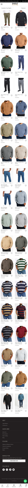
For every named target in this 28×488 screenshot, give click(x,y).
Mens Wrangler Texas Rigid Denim (5, 185)
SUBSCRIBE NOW (14, 460)
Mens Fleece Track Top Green (5, 73)
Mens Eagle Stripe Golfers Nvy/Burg (19, 321)
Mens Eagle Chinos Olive (5, 28)
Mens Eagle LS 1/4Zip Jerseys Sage (5, 388)
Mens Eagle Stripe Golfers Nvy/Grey (4, 298)
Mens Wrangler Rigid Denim (18, 185)
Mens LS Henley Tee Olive (5, 140)
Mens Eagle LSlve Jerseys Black (4, 411)
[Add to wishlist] (11, 28)
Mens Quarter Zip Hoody (18, 118)
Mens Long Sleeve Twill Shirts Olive (19, 253)
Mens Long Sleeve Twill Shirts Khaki (4, 253)
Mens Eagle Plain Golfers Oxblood (18, 343)
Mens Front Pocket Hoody (5, 118)
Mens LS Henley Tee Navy (19, 140)
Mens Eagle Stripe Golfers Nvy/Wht (19, 298)
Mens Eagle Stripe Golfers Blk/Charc (4, 343)
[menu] (1, 4)
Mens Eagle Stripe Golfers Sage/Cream (19, 276)
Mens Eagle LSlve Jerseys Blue (18, 411)
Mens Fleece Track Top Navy (5, 50)
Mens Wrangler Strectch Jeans (4, 208)
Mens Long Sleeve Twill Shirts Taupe (4, 276)
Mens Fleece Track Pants (19, 73)
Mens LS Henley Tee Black (5, 163)
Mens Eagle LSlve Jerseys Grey (18, 366)
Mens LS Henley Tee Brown (19, 163)
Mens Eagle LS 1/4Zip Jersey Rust (19, 388)
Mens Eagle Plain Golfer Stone (4, 366)
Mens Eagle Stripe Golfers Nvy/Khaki (5, 321)
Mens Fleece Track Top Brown (19, 50)
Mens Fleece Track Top (19, 28)
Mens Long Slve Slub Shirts (18, 208)
